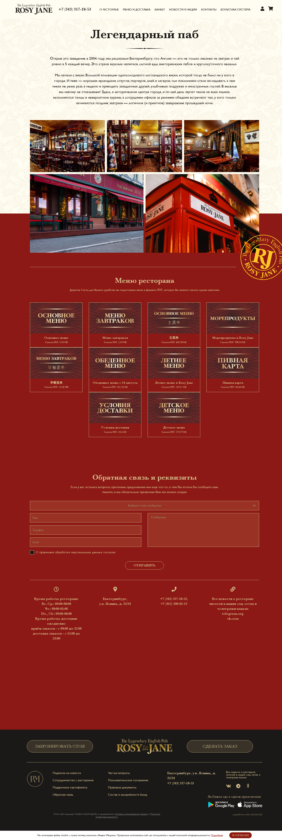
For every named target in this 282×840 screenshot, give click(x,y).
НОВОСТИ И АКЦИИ (183, 9)
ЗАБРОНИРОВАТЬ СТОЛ (60, 746)
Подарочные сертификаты (70, 787)
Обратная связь (63, 794)
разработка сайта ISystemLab (247, 814)
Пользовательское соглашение (128, 780)
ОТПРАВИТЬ (144, 565)
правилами (46, 552)
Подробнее (217, 835)
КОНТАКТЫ (208, 9)
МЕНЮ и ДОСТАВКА (136, 9)
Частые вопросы (119, 773)
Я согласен (240, 835)
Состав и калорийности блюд (127, 794)
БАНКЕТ (160, 9)
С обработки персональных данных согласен (75, 552)
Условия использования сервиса (131, 814)
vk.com (233, 619)
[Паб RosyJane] (33, 9)
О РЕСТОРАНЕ (109, 9)
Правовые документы (122, 787)
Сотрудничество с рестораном (73, 780)
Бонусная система (235, 9)
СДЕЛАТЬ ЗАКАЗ (220, 746)
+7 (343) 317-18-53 (75, 9)
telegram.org (232, 614)
